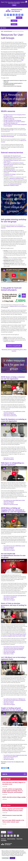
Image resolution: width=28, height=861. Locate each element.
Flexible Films (11, 761)
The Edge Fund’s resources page (11, 167)
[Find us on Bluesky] (5, 15)
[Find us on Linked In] (17, 15)
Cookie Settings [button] (5, 858)
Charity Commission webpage (10, 171)
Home (2, 31)
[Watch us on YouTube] (14, 15)
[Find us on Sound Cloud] (19, 15)
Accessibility (3, 840)
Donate (14, 24)
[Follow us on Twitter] (8, 15)
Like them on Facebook (9, 459)
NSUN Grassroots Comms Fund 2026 (12, 815)
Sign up (14, 20)
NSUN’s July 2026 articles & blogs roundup (14, 797)
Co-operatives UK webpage (10, 174)
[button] (4, 28)
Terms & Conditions (11, 838)
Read (14, 5)
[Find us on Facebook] (11, 15)
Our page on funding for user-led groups (12, 120)
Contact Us (3, 838)
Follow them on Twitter (9, 458)
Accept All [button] (12, 858)
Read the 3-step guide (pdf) (14, 345)
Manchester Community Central (16, 178)
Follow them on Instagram (9, 599)
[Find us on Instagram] (22, 15)
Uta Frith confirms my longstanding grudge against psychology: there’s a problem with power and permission (12, 790)
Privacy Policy (19, 838)
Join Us (4, 774)
